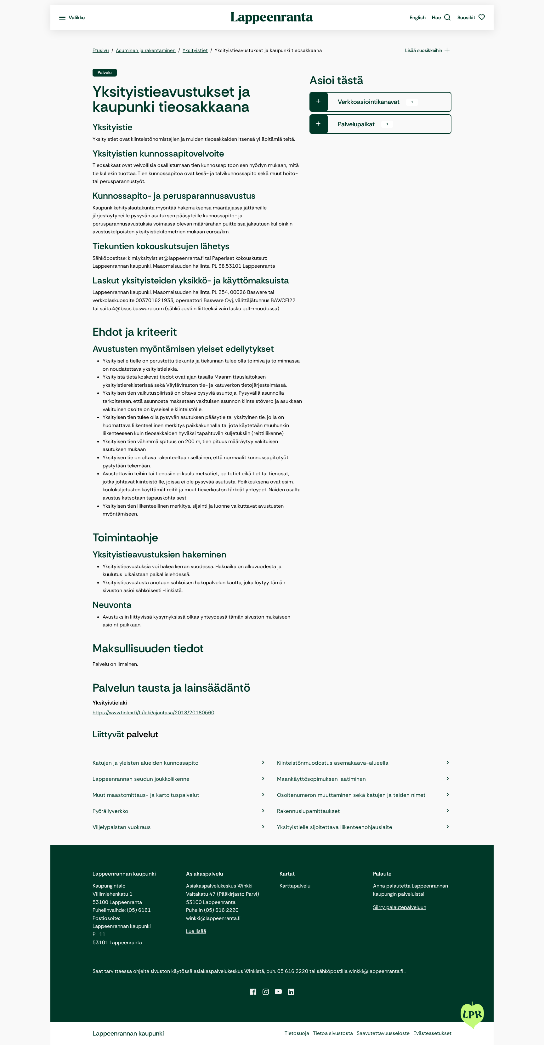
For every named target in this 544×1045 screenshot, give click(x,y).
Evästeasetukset (432, 1033)
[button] (441, 17)
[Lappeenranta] (272, 18)
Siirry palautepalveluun (399, 907)
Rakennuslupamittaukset (308, 811)
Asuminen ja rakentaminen (146, 50)
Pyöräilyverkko (110, 811)
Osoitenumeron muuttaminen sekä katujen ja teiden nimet (351, 794)
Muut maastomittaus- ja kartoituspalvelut (146, 794)
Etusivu (101, 50)
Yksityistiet (195, 50)
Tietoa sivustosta (333, 1033)
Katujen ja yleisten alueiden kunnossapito (145, 762)
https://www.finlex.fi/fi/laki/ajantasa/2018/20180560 (153, 712)
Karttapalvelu (295, 885)
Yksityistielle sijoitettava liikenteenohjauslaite (334, 827)
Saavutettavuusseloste (383, 1033)
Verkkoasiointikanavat (375, 102)
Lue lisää (196, 931)
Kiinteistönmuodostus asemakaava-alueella (332, 762)
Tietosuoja (297, 1033)
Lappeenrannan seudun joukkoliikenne (141, 778)
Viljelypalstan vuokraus (122, 827)
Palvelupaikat (363, 124)
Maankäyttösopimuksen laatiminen (321, 778)
